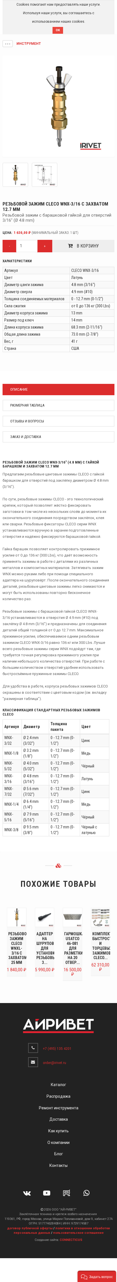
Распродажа (58, 1096)
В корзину (87, 246)
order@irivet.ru (54, 1063)
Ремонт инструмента (58, 1108)
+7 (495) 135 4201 (57, 1049)
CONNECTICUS (71, 1240)
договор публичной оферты (30, 1228)
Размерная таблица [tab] (27, 405)
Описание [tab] (19, 389)
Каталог (58, 1084)
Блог (58, 1154)
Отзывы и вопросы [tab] (27, 421)
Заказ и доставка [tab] (25, 437)
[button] (8, 43)
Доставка (58, 1119)
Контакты (58, 1165)
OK (58, 30)
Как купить (58, 1131)
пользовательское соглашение (78, 1233)
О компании (58, 1142)
